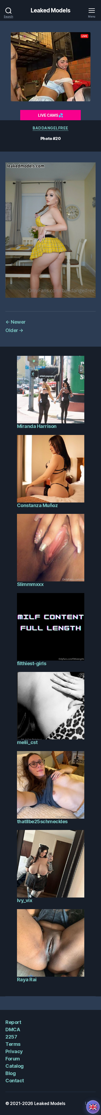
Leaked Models (50, 10)
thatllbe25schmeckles (42, 821)
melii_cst (27, 742)
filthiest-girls (31, 663)
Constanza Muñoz (37, 505)
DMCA (12, 1029)
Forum (12, 1059)
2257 (11, 1037)
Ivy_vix (24, 900)
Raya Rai (27, 979)
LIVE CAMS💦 (50, 115)
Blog (10, 1073)
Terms (12, 1044)
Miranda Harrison (37, 426)
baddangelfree (50, 128)
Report (13, 1022)
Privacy (14, 1051)
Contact (14, 1080)
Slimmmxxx (30, 584)
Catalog (14, 1066)
